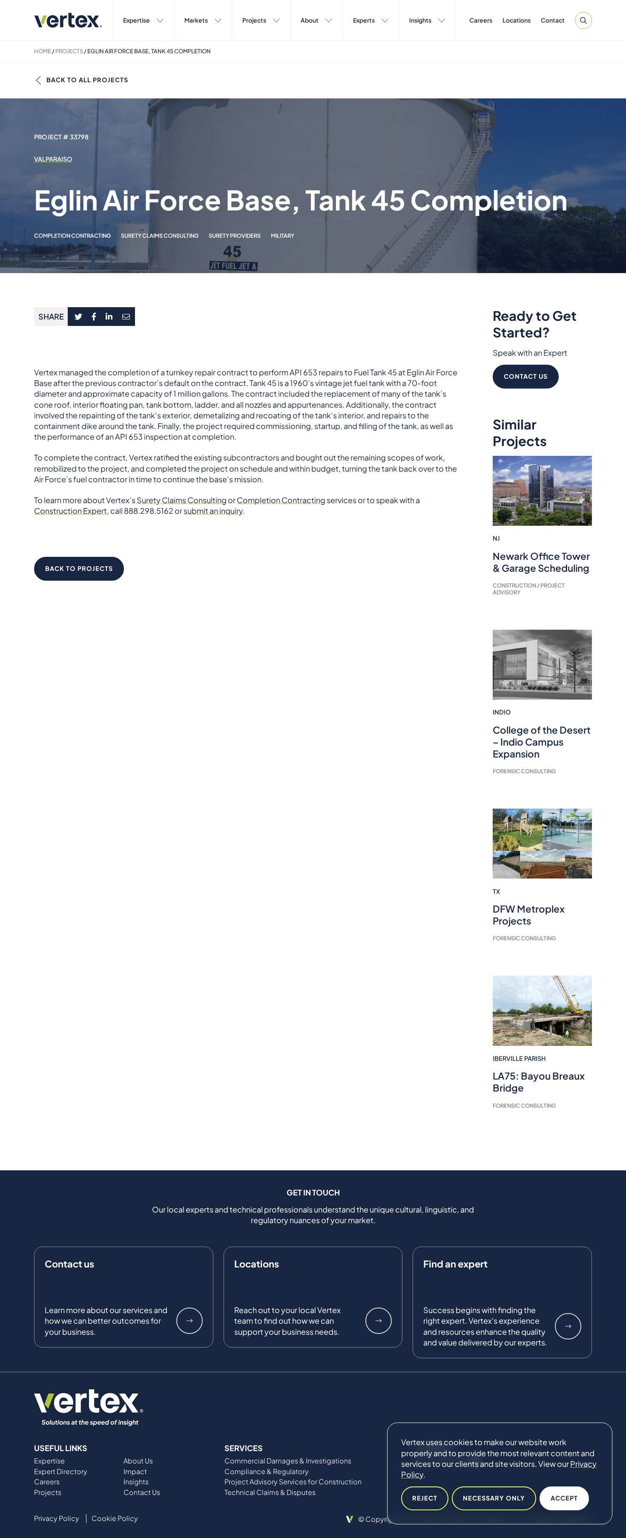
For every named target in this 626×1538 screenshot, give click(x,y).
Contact (553, 20)
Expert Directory (60, 1471)
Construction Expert (70, 511)
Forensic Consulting (524, 771)
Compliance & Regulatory (266, 1471)
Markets (196, 20)
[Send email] (126, 316)
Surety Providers (235, 235)
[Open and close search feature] (583, 20)
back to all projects (87, 80)
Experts (364, 20)
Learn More (189, 1321)
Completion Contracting (72, 235)
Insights (420, 20)
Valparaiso (53, 159)
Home (42, 51)
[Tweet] (78, 316)
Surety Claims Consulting (159, 235)
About (310, 20)
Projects (254, 20)
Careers (480, 20)
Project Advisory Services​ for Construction (293, 1482)
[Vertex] (68, 20)
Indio (502, 712)
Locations (517, 20)
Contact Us (526, 376)
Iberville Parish (519, 1058)
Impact (135, 1471)
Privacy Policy (56, 1518)
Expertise (136, 20)
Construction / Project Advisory (529, 589)
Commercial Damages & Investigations (287, 1461)
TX (496, 891)
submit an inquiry (213, 511)
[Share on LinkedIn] (109, 316)
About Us (138, 1461)
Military (282, 235)
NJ (496, 538)
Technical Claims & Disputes (270, 1492)
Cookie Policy (115, 1518)
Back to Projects (79, 568)
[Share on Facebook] (94, 316)
